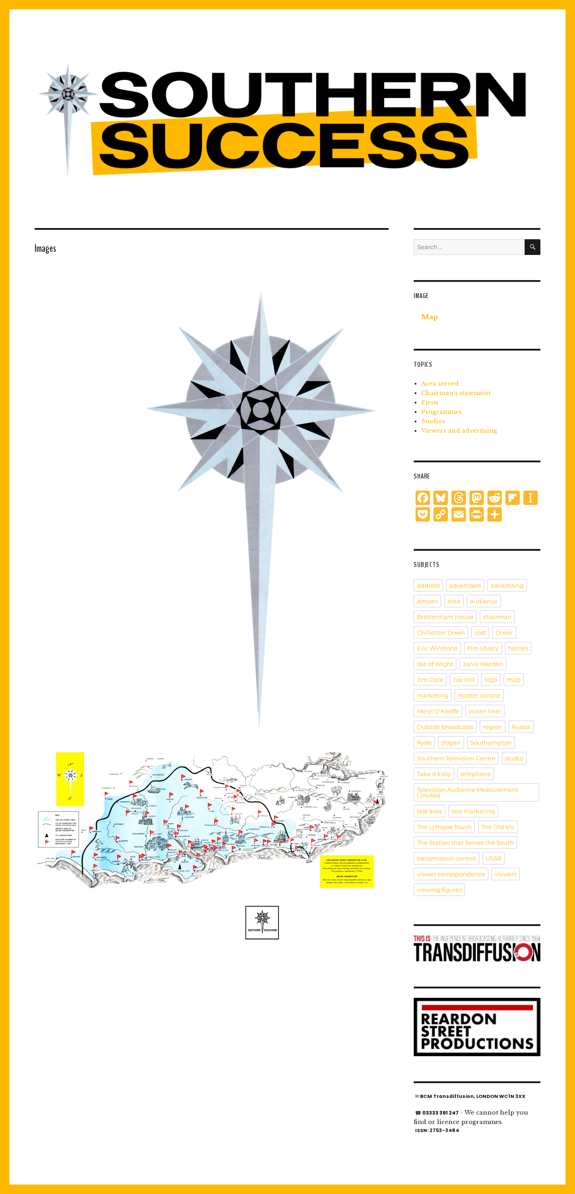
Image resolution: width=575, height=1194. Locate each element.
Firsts (429, 402)
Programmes (441, 412)
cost (480, 632)
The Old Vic (497, 826)
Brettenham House (445, 616)
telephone (475, 773)
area (453, 601)
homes (518, 648)
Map (429, 316)
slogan (451, 742)
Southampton (491, 742)
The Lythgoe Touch (444, 826)
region (492, 726)
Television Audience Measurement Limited (467, 792)
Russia (521, 726)
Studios (433, 421)
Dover (504, 632)
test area (429, 811)
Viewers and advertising (459, 431)
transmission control (446, 858)
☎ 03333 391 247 (437, 1113)
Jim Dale (430, 679)
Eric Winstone (437, 648)
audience (484, 601)
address (428, 585)
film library (483, 648)
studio (514, 758)
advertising (507, 585)
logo (490, 679)
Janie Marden (483, 663)
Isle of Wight (435, 663)
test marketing (473, 811)
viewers (506, 874)
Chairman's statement (456, 393)
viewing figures (439, 889)
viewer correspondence (451, 874)
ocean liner (485, 711)
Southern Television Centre (456, 758)
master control (479, 695)
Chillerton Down (441, 632)
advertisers (465, 585)
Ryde (424, 742)
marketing (432, 695)
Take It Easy (434, 773)
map (514, 679)
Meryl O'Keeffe (438, 711)
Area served (440, 383)
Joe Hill (464, 679)
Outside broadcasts (445, 726)
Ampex (427, 601)
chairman (497, 616)
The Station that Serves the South (465, 842)
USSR (493, 858)
